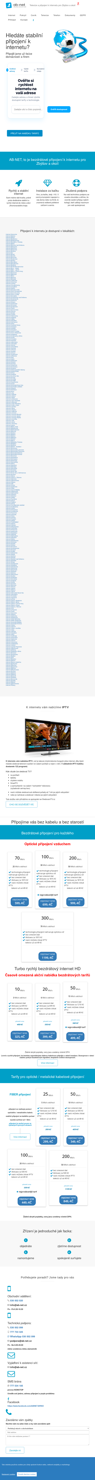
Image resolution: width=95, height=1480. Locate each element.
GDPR (83, 15)
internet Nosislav (11, 470)
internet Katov (10, 359)
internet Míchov (10, 436)
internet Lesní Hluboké (13, 400)
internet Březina (11, 277)
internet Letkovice (11, 402)
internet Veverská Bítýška (14, 622)
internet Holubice (11, 330)
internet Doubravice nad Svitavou (16, 297)
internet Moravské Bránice (14, 453)
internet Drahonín (11, 300)
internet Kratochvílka (12, 371)
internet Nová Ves (11, 471)
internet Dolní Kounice (13, 293)
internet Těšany (10, 590)
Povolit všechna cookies (27, 1474)
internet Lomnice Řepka (13, 417)
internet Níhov (10, 463)
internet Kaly (10, 357)
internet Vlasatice (11, 633)
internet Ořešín (10, 497)
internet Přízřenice (11, 530)
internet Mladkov (11, 444)
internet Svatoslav (11, 577)
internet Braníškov (11, 262)
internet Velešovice (12, 617)
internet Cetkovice (11, 280)
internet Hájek (10, 319)
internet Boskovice (11, 259)
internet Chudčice (11, 287)
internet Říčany (10, 685)
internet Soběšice (11, 565)
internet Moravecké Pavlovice (15, 451)
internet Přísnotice (11, 528)
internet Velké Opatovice (13, 620)
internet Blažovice (11, 250)
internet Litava (10, 408)
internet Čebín (10, 308)
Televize (45, 15)
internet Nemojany (11, 459)
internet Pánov (10, 500)
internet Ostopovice (12, 491)
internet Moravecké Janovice (15, 450)
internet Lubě (10, 420)
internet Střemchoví (12, 574)
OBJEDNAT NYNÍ (19, 901)
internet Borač (10, 254)
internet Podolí (10, 508)
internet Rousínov (11, 547)
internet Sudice (10, 576)
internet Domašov (11, 296)
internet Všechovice (12, 648)
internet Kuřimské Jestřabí (14, 387)
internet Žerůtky (11, 680)
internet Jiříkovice (11, 356)
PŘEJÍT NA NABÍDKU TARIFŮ (25, 133)
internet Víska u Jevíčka (13, 628)
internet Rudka (10, 551)
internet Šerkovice (11, 664)
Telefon (56, 15)
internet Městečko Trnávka (14, 442)
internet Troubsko (11, 596)
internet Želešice (11, 677)
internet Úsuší (10, 611)
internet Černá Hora (12, 310)
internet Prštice (10, 520)
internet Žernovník (11, 679)
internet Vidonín (11, 627)
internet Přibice (10, 524)
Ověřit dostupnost (59, 109)
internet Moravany (11, 448)
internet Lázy (10, 393)
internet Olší (9, 484)
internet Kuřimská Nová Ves (14, 385)
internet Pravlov (11, 517)
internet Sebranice (11, 553)
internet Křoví (10, 391)
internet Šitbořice (11, 665)
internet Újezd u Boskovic (14, 600)
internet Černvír (11, 311)
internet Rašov (10, 539)
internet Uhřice (10, 599)
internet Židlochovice (12, 684)
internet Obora (10, 476)
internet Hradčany (11, 334)
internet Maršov (11, 433)
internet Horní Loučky (12, 331)
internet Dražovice (11, 304)
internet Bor (9, 253)
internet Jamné (10, 345)
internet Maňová (11, 431)
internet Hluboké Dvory (13, 325)
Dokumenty (70, 15)
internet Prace (10, 516)
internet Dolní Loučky (12, 294)
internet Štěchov (11, 668)
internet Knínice (11, 363)
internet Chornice (11, 282)
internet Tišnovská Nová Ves (15, 593)
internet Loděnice (11, 411)
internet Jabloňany (11, 342)
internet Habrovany (12, 316)
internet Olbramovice (12, 480)
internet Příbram (11, 525)
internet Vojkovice (11, 639)
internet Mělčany (11, 437)
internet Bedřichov (11, 239)
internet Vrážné (10, 645)
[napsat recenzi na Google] (78, 4)
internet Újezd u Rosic (13, 605)
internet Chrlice (10, 283)
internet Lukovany (11, 423)
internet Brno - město (12, 268)
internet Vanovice (11, 613)
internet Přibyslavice (12, 527)
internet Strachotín (11, 570)
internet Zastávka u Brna (13, 651)
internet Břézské (11, 279)
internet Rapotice (11, 537)
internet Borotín (10, 256)
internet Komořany (11, 367)
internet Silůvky (10, 557)
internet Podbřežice (12, 507)
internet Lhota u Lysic (12, 405)
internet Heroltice (11, 320)
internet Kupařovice (12, 382)
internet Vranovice (11, 642)
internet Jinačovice (12, 354)
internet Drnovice (11, 305)
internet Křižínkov (11, 390)
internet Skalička (11, 560)
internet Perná (10, 503)
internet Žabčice (11, 673)
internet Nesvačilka (12, 462)
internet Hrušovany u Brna (14, 336)
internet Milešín (10, 439)
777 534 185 (16, 1385)
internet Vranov (10, 640)
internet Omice (10, 485)
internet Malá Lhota (12, 427)
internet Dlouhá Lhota (12, 290)
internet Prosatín (11, 519)
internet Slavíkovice (12, 564)
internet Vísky (10, 630)
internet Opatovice (11, 487)
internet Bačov (10, 237)
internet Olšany (10, 482)
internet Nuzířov (11, 474)
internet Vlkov (10, 634)
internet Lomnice (11, 413)
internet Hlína (10, 323)
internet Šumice (11, 671)
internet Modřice (11, 445)
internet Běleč (10, 244)
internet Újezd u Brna (12, 602)
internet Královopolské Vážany (15, 370)
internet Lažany (11, 396)
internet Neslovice (11, 460)
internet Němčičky (11, 468)
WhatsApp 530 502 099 (22, 1336)
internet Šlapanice (11, 667)
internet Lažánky (11, 394)
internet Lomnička (11, 419)
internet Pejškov (11, 502)
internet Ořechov (11, 496)
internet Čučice (10, 314)
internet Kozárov (11, 368)
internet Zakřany (11, 650)
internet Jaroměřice (12, 347)
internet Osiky (10, 488)
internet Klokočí (11, 362)
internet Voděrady (11, 636)
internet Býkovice (11, 274)
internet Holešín (11, 328)
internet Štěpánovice (12, 670)
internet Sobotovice (12, 567)
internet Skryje (10, 562)
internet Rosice (10, 545)
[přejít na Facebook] (32, 19)
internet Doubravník (12, 299)
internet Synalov (11, 584)
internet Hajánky (11, 317)
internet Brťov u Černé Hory (14, 271)
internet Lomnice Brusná (13, 414)
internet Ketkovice (11, 360)
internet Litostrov (11, 410)
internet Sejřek (10, 554)
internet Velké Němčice (13, 619)
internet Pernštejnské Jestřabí (15, 505)
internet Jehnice (11, 350)
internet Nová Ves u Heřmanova (16, 473)
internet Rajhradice (12, 536)
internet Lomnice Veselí (13, 416)
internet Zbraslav (11, 653)
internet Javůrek (11, 348)
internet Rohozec (11, 542)
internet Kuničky (11, 379)
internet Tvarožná (11, 597)
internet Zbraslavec (12, 654)
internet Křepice (11, 388)
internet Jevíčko (11, 351)
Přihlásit (12, 19)
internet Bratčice (11, 265)
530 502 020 (16, 1300)
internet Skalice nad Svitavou (15, 559)
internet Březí (10, 276)
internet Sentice (11, 556)
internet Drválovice (12, 307)
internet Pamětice (11, 499)
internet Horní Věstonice (13, 333)
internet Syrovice (11, 585)
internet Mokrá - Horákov (13, 447)
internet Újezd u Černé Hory (14, 603)
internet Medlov (11, 434)
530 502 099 (16, 1327)
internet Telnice (10, 587)
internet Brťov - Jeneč (12, 270)
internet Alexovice (11, 234)
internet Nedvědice (12, 457)
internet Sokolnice (11, 568)
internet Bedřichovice (12, 240)
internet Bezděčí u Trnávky (14, 242)
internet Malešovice (12, 428)
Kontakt (24, 19)
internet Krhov (10, 373)
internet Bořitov (10, 260)
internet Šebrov (10, 660)
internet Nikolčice (11, 465)
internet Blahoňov (11, 248)
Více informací (47, 1062)
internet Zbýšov (10, 656)
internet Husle (10, 337)
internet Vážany (11, 614)
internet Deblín (10, 288)
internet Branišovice (12, 263)
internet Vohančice (11, 637)
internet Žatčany (11, 674)
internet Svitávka (11, 580)
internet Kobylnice (11, 365)
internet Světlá (10, 582)
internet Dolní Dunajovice (14, 291)
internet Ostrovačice (12, 493)
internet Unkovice (11, 610)
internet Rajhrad (11, 534)
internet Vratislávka (12, 644)
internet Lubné (10, 422)
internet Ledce (10, 397)
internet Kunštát (11, 380)
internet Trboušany (11, 594)
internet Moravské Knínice (14, 454)
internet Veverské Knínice (14, 624)
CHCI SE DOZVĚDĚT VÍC (21, 804)
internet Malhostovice (12, 430)
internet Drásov (10, 302)
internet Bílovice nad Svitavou (15, 245)
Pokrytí (23, 15)
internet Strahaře (11, 571)
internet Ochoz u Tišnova (13, 477)
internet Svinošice (11, 579)
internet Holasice (11, 327)
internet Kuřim (10, 384)
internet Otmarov (11, 494)
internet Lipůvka (11, 407)
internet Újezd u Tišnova (13, 607)
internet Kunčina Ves (12, 376)
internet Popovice (11, 513)
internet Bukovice (11, 273)
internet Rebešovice (12, 540)
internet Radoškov (11, 533)
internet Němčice (11, 467)
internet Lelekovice (12, 399)
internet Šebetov (11, 659)
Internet (11, 15)
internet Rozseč (11, 550)
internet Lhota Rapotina (13, 404)
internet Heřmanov (11, 322)
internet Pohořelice (12, 510)
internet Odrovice (11, 479)
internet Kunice (10, 377)
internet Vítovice (11, 631)
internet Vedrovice (11, 616)
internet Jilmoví (10, 353)
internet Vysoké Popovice (14, 647)
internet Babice (10, 236)
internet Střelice (11, 573)
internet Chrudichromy (13, 285)
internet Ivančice (11, 340)
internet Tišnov (10, 591)
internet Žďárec (10, 682)
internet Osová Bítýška (13, 490)
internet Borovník (11, 257)
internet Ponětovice (12, 511)
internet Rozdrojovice (12, 548)
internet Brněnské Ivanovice (14, 267)
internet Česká (10, 313)
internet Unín (10, 608)
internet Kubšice (11, 374)
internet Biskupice (11, 247)
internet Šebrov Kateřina (13, 662)
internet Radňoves (11, 531)
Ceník (33, 15)
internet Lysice (10, 425)
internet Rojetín (10, 544)
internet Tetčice (10, 588)
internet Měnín (10, 440)
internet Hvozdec (11, 339)
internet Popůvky (11, 514)
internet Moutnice (11, 456)
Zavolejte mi (15, 1450)
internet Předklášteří (12, 522)
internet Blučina (11, 251)
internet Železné (11, 676)
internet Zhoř (10, 657)
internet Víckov (10, 625)
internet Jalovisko (11, 344)
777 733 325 (16, 1331)
